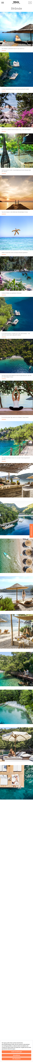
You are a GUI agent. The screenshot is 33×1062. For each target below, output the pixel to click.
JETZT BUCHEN (31, 531)
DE (30, 2)
